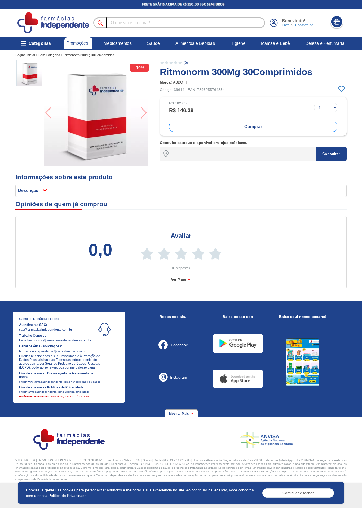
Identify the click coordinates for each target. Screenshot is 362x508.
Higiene (237, 43)
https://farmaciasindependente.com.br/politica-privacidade (54, 391)
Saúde (153, 43)
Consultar (331, 154)
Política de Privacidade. (68, 495)
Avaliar (181, 235)
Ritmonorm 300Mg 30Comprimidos (89, 55)
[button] (29, 73)
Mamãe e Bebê (275, 43)
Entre (286, 25)
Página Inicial (25, 55)
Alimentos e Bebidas (195, 43)
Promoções (77, 43)
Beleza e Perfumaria (325, 43)
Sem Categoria (49, 55)
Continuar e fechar (298, 493)
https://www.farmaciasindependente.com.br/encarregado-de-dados (59, 381)
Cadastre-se (304, 25)
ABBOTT (180, 82)
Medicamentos (117, 43)
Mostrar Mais (179, 413)
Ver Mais (179, 279)
